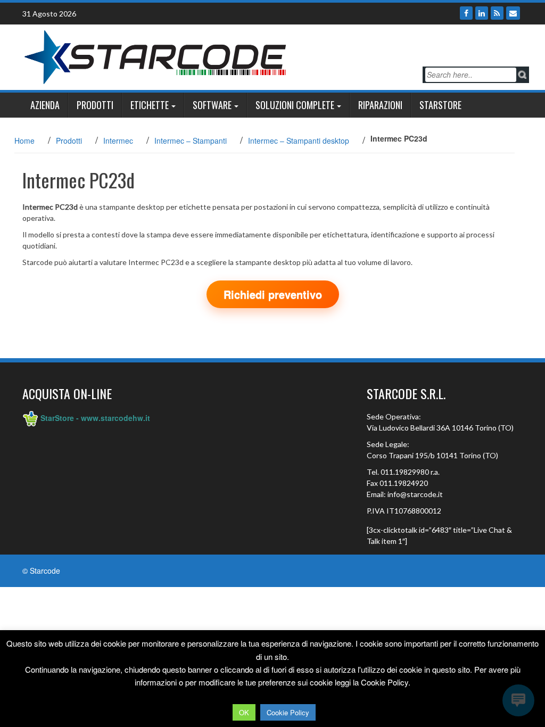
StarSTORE (440, 105)
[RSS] (497, 13)
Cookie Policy (288, 712)
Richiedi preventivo (273, 294)
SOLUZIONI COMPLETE (294, 105)
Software (212, 105)
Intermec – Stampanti (190, 140)
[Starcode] (155, 56)
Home (24, 140)
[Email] (513, 13)
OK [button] (244, 712)
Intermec (118, 140)
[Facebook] (466, 13)
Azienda (45, 105)
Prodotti (95, 105)
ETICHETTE (149, 105)
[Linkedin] (481, 13)
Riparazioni (380, 105)
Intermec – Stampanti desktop (298, 140)
